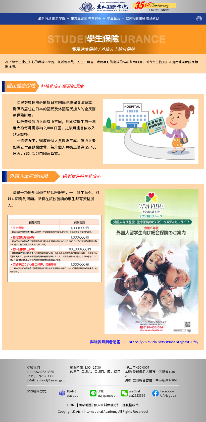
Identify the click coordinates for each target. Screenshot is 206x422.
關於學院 (60, 18)
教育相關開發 (137, 18)
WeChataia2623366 (137, 393)
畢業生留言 (80, 18)
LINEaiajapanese (106, 393)
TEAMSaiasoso (72, 393)
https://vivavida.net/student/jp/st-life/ (163, 341)
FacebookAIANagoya (168, 393)
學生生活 (115, 18)
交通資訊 (154, 18)
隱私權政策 (130, 404)
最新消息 (46, 18)
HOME (71, 404)
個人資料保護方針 (107, 404)
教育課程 (96, 18)
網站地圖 (85, 404)
